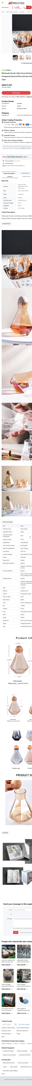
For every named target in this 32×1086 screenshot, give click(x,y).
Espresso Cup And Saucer (9, 1055)
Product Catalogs (24, 1024)
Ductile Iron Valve (6, 1030)
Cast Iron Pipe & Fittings (23, 1028)
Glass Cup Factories (23, 1063)
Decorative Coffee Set (24, 1055)
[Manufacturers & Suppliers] (16, 2)
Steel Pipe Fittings (6, 1033)
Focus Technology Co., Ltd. (21, 1079)
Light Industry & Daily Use (11, 12)
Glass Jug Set (13, 1066)
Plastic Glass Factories (9, 1063)
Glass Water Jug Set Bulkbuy (10, 1070)
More (3, 1073)
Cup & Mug (21, 12)
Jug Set (5, 1066)
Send (15, 932)
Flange (18, 1033)
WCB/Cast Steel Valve (22, 1030)
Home (3, 12)
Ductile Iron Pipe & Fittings (8, 1028)
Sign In (4, 165)
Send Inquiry (16, 93)
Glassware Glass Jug (26, 1066)
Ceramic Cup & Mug (22, 1051)
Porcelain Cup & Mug (8, 1051)
